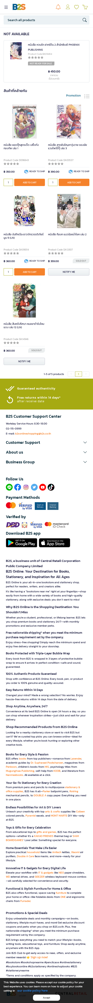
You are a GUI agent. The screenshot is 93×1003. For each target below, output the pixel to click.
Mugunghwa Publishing (20, 771)
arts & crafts (52, 811)
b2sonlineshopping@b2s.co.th (33, 434)
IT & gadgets (45, 873)
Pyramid (31, 816)
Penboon (11, 767)
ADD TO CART (30, 182)
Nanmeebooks (14, 775)
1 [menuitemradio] (78, 374)
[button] (46, 442)
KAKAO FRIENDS (43, 836)
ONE (63, 897)
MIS (47, 767)
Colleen (80, 811)
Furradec (25, 901)
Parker (46, 791)
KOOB (56, 771)
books (22, 759)
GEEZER (39, 877)
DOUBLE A (40, 795)
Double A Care (25, 856)
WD (8, 877)
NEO (61, 873)
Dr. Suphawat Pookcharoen (47, 763)
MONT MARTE (59, 816)
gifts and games (46, 832)
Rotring (74, 791)
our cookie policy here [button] (32, 990)
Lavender (76, 759)
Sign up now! (39, 957)
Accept (46, 997)
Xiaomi (75, 852)
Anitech (56, 852)
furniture (61, 893)
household (33, 852)
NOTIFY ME (69, 272)
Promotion (73, 95)
